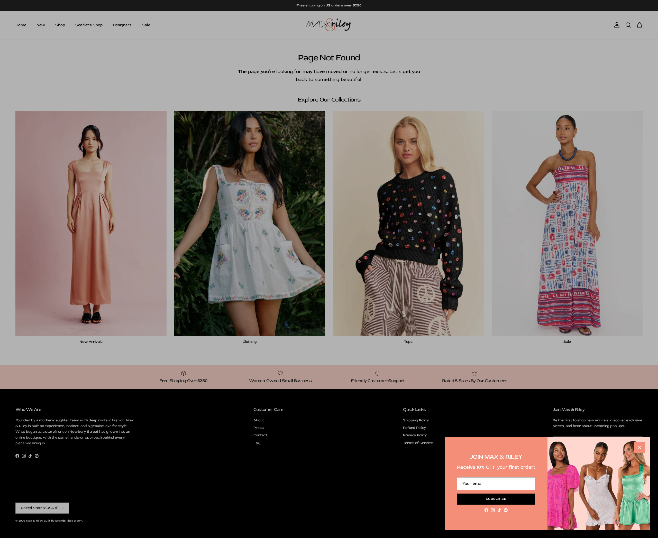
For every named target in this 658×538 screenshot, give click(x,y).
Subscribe (496, 499)
